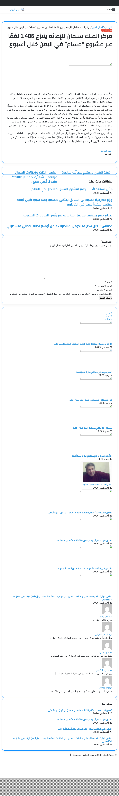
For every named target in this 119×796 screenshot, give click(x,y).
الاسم (108, 282)
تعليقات (108, 319)
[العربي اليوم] (17, 9)
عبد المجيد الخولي (103, 634)
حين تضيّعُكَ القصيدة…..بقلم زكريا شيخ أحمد (91, 400)
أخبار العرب (97, 27)
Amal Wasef (105, 687)
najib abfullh (105, 616)
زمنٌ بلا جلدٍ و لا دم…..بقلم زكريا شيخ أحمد (92, 456)
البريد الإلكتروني (103, 285)
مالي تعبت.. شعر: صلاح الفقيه (97, 484)
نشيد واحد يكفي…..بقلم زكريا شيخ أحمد (92, 428)
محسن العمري (105, 652)
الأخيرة (109, 316)
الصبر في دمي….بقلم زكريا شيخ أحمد (94, 372)
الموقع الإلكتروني (104, 289)
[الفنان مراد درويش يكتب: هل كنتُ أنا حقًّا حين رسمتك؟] (96, 519)
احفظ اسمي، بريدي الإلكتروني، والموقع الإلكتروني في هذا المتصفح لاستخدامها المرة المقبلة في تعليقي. (60, 293)
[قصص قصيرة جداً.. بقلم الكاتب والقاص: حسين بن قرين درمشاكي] (96, 491)
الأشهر (109, 313)
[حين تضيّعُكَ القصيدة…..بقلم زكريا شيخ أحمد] (96, 378)
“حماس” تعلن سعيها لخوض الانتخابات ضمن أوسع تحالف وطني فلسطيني (59, 226)
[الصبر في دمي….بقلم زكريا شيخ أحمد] (96, 350)
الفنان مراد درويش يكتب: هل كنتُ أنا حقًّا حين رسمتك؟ (84, 540)
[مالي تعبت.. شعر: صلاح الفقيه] (96, 481)
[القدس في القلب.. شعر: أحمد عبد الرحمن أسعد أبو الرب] (96, 547)
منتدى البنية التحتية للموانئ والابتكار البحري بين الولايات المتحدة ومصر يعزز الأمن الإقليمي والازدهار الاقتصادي (62, 598)
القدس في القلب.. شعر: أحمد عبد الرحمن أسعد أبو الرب (85, 568)
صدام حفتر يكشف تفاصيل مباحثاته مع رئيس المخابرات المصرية (67, 215)
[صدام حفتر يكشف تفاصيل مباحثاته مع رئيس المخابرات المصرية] (111, 211)
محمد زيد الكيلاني (103, 670)
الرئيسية (108, 27)
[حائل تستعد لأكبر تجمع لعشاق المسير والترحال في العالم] (111, 185)
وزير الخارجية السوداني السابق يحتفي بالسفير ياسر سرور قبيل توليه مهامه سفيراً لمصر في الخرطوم (64, 202)
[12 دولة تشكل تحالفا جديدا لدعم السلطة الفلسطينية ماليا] (96, 322)
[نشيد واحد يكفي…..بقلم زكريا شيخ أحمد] (96, 406)
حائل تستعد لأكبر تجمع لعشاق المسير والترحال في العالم (71, 189)
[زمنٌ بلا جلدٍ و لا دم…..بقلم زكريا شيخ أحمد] (96, 434)
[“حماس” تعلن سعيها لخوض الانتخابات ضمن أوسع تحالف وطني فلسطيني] (111, 222)
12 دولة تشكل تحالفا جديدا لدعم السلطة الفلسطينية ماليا (83, 344)
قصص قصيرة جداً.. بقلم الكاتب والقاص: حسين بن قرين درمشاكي (80, 512)
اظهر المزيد (106, 150)
